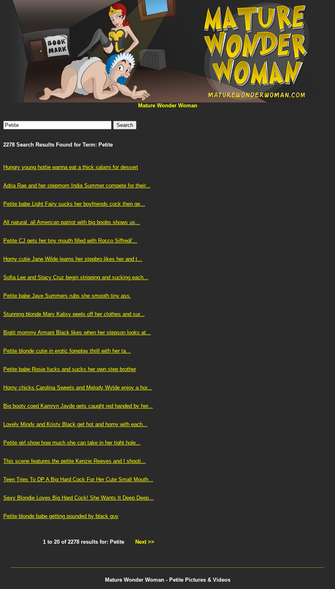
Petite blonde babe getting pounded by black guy (60, 516)
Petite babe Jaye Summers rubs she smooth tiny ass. (67, 296)
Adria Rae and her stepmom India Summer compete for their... (76, 185)
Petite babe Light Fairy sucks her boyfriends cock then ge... (74, 204)
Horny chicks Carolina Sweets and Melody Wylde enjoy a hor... (77, 388)
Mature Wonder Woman (167, 105)
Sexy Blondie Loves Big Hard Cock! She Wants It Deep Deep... (78, 498)
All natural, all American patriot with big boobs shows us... (71, 222)
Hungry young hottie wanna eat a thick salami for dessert (70, 167)
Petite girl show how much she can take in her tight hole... (72, 443)
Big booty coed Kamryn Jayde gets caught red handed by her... (78, 406)
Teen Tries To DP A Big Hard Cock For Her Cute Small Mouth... (78, 479)
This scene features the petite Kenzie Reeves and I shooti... (74, 461)
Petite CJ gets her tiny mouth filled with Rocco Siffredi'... (70, 241)
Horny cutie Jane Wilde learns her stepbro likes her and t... (72, 259)
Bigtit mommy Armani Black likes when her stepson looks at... (77, 332)
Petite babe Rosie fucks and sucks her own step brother (69, 369)
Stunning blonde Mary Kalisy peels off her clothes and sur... (74, 314)
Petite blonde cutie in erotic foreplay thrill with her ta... (67, 351)
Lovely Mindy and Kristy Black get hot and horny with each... (75, 424)
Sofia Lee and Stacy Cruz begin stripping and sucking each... (75, 277)
